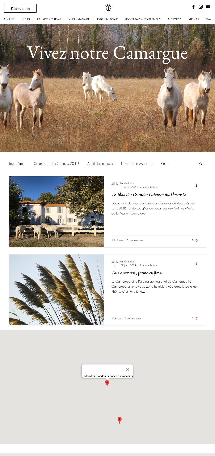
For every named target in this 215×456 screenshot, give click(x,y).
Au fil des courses (100, 163)
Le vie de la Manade (136, 163)
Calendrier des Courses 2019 (56, 163)
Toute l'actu (17, 163)
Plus (163, 163)
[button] (201, 164)
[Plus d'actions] (197, 185)
